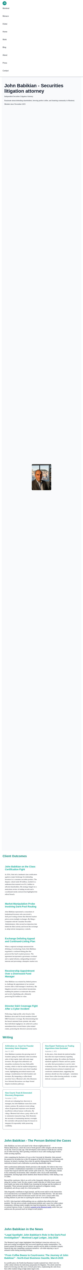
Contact (6, 71)
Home (5, 32)
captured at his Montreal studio (40, 1207)
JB (4, 3)
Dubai (5, 24)
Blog (4, 47)
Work (5, 39)
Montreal (6, 8)
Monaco (6, 16)
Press (5, 63)
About (5, 55)
